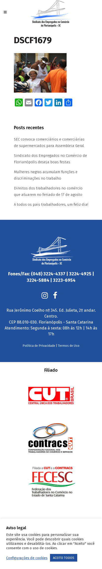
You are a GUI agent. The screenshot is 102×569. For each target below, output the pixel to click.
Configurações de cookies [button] (27, 558)
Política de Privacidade (39, 345)
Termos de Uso (68, 345)
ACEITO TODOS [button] (63, 558)
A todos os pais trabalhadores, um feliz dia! (51, 204)
